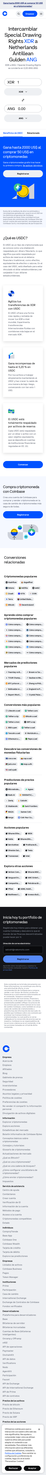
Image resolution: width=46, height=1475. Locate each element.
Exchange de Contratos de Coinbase (21, 1302)
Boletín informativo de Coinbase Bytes (22, 1134)
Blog (5, 1073)
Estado (6, 1223)
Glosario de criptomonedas (16, 1149)
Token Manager (10, 1277)
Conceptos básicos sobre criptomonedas (15, 1140)
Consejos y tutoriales (13, 1145)
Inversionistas (10, 1085)
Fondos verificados (12, 1306)
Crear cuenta (9, 1198)
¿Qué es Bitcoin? (11, 1157)
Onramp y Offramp (12, 1338)
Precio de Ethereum (13, 1408)
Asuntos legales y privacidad (17, 1093)
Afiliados (7, 1069)
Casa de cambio (10, 1294)
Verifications (9, 1363)
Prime (6, 1286)
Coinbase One (10, 1239)
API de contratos (11, 1396)
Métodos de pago (11, 1210)
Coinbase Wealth (11, 1244)
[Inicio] (5, 13)
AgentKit (7, 1371)
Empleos (7, 1065)
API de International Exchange (18, 1387)
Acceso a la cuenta (12, 1214)
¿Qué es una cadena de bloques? (19, 1166)
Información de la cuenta (15, 1206)
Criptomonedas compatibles (17, 1218)
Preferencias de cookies (15, 1102)
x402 (5, 1342)
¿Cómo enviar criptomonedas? (18, 1177)
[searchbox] (23, 91)
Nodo (5, 1367)
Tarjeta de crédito (12, 1248)
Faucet (6, 1379)
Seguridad (8, 1081)
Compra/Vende (10, 1231)
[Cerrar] (39, 1429)
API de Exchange (11, 1383)
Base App (7, 1235)
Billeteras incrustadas (14, 1327)
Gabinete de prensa (12, 1077)
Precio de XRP (10, 1417)
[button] (41, 14)
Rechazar (13, 1468)
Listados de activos (12, 1265)
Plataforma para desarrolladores (19, 1315)
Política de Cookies (13, 1453)
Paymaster (8, 1351)
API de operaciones (12, 1346)
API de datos (9, 1359)
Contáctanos (9, 1194)
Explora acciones (11, 1126)
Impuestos (8, 1181)
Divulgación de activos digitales (19, 1113)
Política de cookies (12, 1098)
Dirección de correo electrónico (16, 943)
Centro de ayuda (11, 1190)
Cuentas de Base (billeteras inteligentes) (17, 1333)
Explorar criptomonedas (15, 1122)
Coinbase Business (12, 1269)
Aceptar (32, 1468)
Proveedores (9, 1089)
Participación (9, 1290)
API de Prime (9, 1392)
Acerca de (8, 1061)
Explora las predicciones (15, 1256)
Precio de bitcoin (11, 1404)
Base (5, 1319)
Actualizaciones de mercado (17, 1153)
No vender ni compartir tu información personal (22, 1107)
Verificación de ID (12, 1202)
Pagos (6, 1273)
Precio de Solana (11, 1413)
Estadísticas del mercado (15, 1130)
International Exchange (14, 1298)
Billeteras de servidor (14, 1323)
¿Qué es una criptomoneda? (17, 1162)
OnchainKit (8, 1355)
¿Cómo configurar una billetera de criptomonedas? (20, 1171)
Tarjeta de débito (11, 1252)
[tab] (13, 132)
